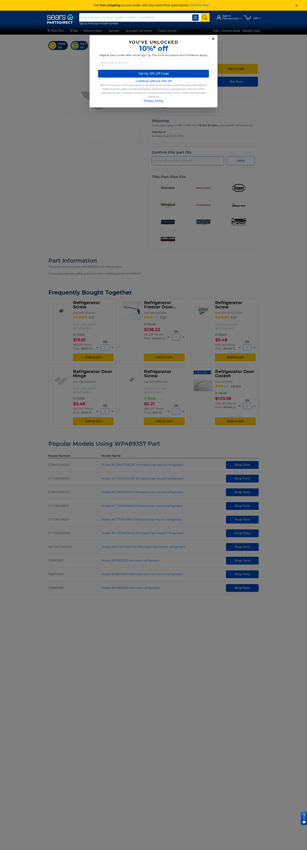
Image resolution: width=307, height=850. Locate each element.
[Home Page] (61, 19)
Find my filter (199, 5)
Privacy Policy (153, 101)
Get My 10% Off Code (153, 73)
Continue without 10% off (154, 81)
